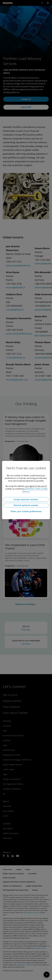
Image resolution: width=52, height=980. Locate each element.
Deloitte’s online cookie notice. (35, 490)
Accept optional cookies (26, 499)
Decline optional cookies (26, 505)
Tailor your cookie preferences (26, 511)
